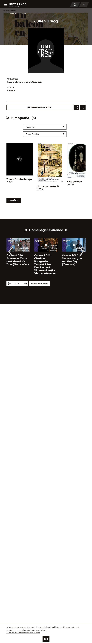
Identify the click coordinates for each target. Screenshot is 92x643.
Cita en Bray (74, 181)
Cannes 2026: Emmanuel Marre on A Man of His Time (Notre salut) (17, 260)
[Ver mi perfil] (84, 4)
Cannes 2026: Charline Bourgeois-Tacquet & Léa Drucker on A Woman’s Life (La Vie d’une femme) (45, 264)
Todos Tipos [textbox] (31, 127)
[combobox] (44, 127)
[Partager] (76, 107)
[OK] (46, 639)
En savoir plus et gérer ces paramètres (23, 633)
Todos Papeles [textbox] (32, 134)
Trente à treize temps (19, 179)
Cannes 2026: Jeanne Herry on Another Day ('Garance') (72, 260)
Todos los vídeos (39, 283)
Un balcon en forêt (48, 186)
